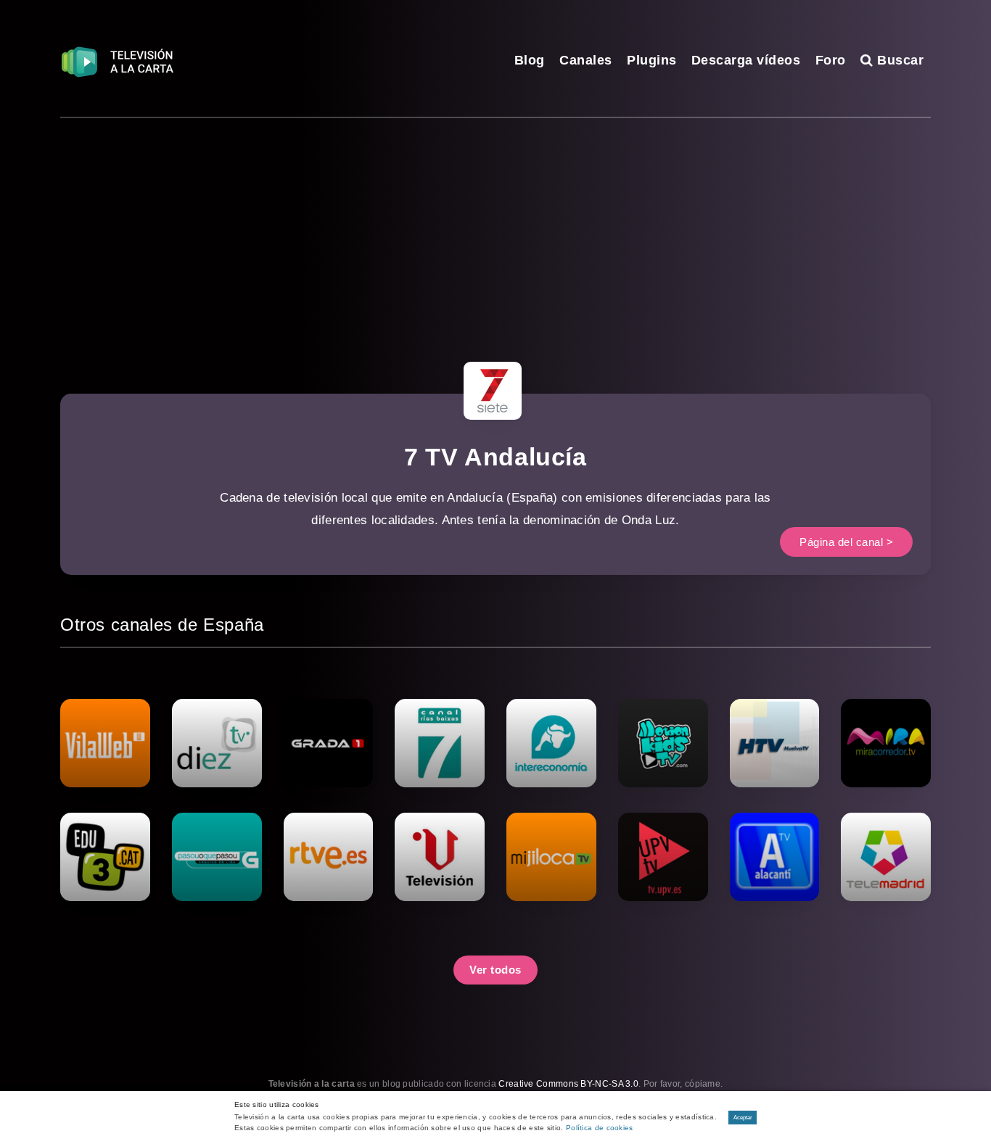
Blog (529, 60)
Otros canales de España (162, 624)
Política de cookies (599, 1128)
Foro (830, 60)
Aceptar (742, 1117)
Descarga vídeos (746, 60)
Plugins (652, 60)
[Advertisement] (495, 226)
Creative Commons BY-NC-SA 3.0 (568, 1084)
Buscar (898, 60)
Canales (585, 60)
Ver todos (495, 969)
